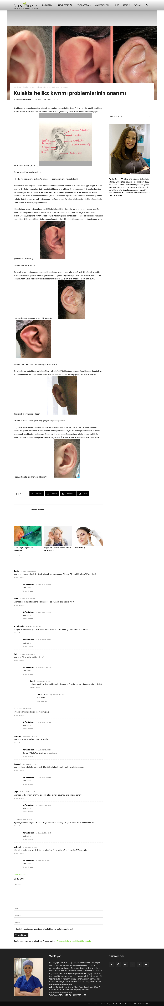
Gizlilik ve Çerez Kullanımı (122, 1004)
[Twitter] (139, 964)
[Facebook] (111, 964)
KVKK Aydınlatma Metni (142, 1004)
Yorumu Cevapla (19, 577)
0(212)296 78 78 (64, 995)
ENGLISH (137, 5)
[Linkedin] (125, 964)
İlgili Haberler (20, 522)
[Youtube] (146, 964)
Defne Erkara (26, 99)
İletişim (126, 5)
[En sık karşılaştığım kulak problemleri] (28, 536)
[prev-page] (15, 555)
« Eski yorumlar (20, 874)
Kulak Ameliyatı (28, 87)
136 (57, 99)
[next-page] (19, 555)
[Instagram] (118, 964)
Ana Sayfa (17, 87)
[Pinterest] (132, 964)
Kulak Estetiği (80, 548)
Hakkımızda (47, 5)
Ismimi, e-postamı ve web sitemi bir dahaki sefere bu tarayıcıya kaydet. (44, 929)
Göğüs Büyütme (92, 1004)
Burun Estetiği (106, 1004)
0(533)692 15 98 (79, 995)
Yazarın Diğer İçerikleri (40, 522)
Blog (117, 5)
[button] (147, 5)
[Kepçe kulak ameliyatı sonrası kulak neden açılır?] (58, 536)
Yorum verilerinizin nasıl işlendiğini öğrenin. (74, 941)
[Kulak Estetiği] (89, 536)
